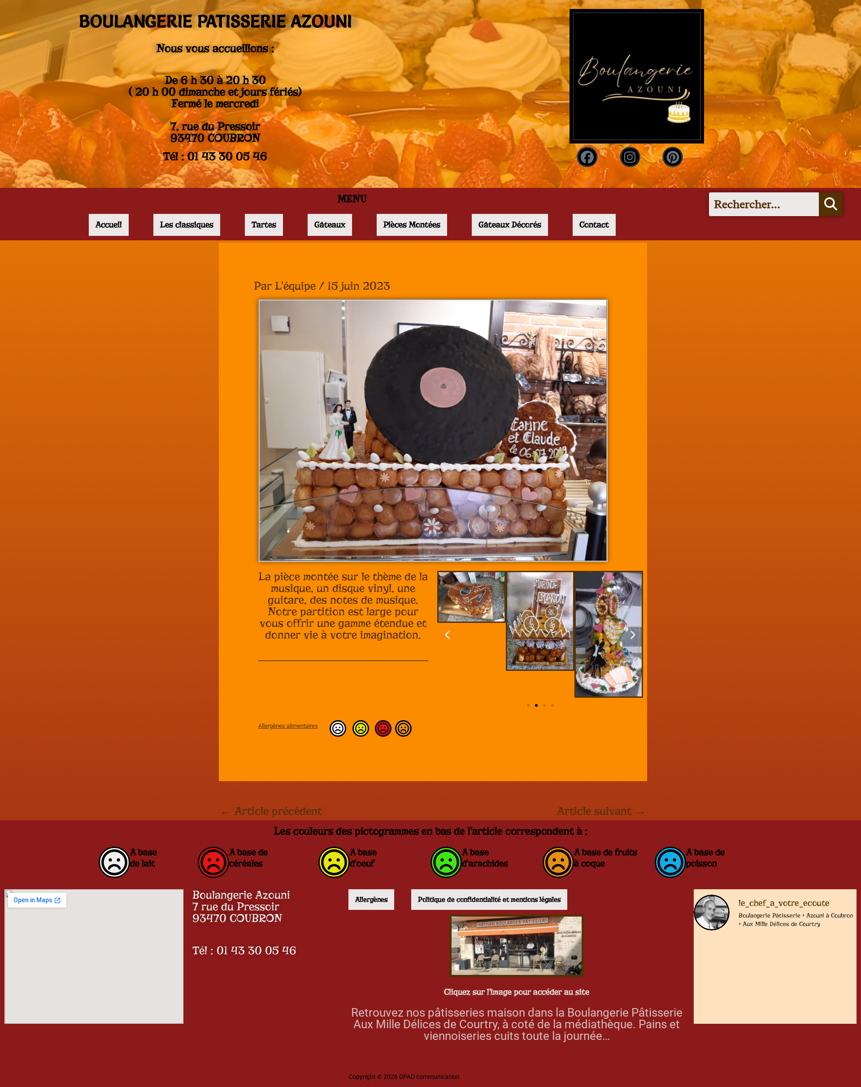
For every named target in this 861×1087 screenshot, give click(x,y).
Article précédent (271, 811)
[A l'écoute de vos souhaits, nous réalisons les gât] (732, 1017)
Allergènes (371, 900)
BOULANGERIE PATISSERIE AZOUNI (215, 21)
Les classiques (186, 225)
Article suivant (601, 811)
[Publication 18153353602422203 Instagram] (818, 963)
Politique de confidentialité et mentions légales (489, 900)
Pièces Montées (411, 225)
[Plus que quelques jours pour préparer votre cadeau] (732, 963)
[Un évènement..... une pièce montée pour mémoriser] (818, 1017)
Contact (594, 225)
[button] (447, 634)
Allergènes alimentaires (288, 725)
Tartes (264, 225)
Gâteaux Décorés (509, 225)
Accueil (109, 225)
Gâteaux (329, 225)
